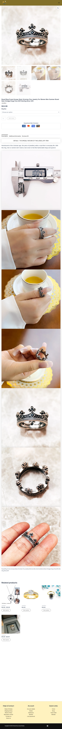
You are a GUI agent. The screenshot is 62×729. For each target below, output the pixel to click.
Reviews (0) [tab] (25, 136)
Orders (31, 711)
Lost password (31, 716)
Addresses (31, 712)
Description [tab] (5, 136)
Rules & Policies (8, 709)
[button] (58, 8)
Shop (53, 711)
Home (53, 709)
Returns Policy (8, 712)
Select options (6, 610)
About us (8, 718)
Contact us (8, 716)
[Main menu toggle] (58, 2)
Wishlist (31, 714)
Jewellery (4, 103)
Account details (31, 709)
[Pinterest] (47, 726)
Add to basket (11, 118)
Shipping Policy (8, 711)
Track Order (53, 712)
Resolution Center (8, 714)
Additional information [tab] (15, 136)
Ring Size (4, 108)
